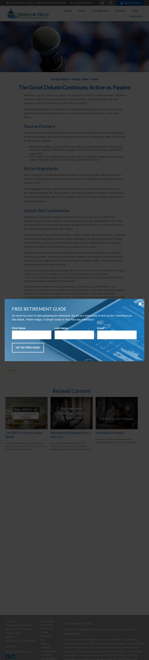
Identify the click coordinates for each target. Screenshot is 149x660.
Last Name (61, 328)
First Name (18, 328)
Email (100, 328)
